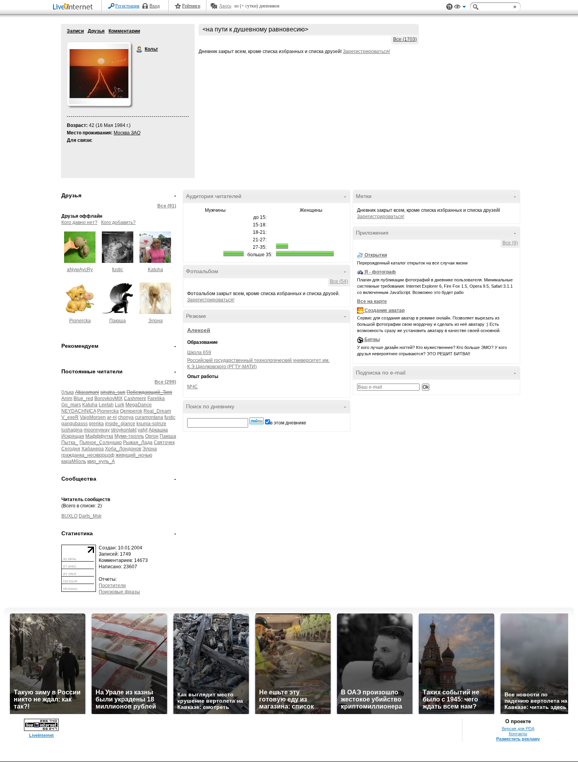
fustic (117, 269)
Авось (225, 6)
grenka (96, 423)
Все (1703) (405, 39)
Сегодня (70, 449)
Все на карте (372, 301)
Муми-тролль (129, 436)
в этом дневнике (288, 423)
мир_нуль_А (101, 461)
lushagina (72, 430)
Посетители (112, 585)
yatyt (142, 430)
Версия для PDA (518, 728)
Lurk (119, 405)
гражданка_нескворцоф (87, 455)
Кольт (139, 49)
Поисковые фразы (119, 592)
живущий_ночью (134, 455)
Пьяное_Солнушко (100, 442)
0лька (67, 392)
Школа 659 (199, 352)
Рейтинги (191, 6)
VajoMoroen (93, 417)
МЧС (192, 386)
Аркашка (158, 430)
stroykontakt (123, 430)
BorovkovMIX (108, 398)
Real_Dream (157, 411)
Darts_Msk (90, 516)
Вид (460, 8)
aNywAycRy (80, 269)
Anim (66, 398)
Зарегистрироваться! (366, 51)
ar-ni (112, 417)
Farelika (156, 398)
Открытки (375, 255)
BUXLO (69, 516)
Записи (75, 31)
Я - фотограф (380, 272)
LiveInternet (74, 7)
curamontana (149, 417)
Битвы (372, 339)
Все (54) (339, 281)
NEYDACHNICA (78, 411)
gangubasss (74, 423)
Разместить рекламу (518, 738)
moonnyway (97, 430)
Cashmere (135, 398)
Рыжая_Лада (138, 442)
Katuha (155, 269)
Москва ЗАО (127, 133)
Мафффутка (99, 436)
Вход (154, 6)
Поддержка (449, 7)
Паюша (117, 320)
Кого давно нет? (79, 222)
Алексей (198, 330)
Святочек (164, 442)
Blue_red (83, 398)
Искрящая (72, 436)
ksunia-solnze (151, 423)
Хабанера (92, 449)
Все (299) (165, 382)
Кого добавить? (118, 222)
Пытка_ (69, 442)
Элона (155, 320)
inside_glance (120, 423)
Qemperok (131, 411)
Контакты (518, 733)
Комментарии (124, 31)
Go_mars (71, 405)
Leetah (106, 405)
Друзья (96, 31)
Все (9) (510, 243)
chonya (126, 417)
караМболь (73, 461)
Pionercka (80, 320)
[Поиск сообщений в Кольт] (256, 420)
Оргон (151, 436)
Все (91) (166, 206)
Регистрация (127, 6)
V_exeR (70, 417)
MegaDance (138, 405)
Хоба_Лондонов (123, 449)
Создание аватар (384, 310)
